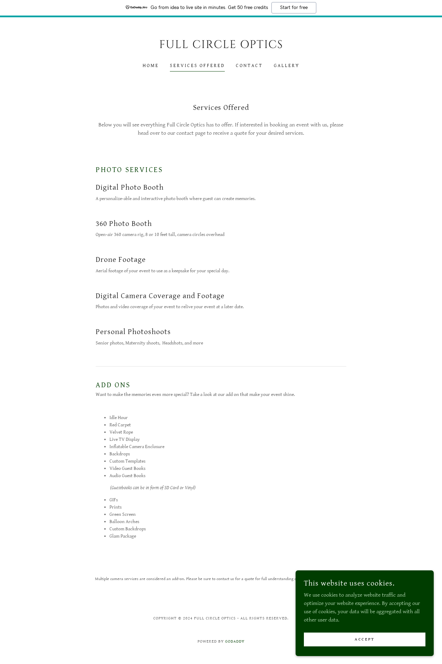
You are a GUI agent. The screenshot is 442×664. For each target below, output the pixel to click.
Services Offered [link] (197, 65)
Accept (364, 639)
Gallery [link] (286, 65)
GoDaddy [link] (234, 641)
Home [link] (151, 65)
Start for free (294, 7)
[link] (221, 46)
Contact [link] (249, 65)
